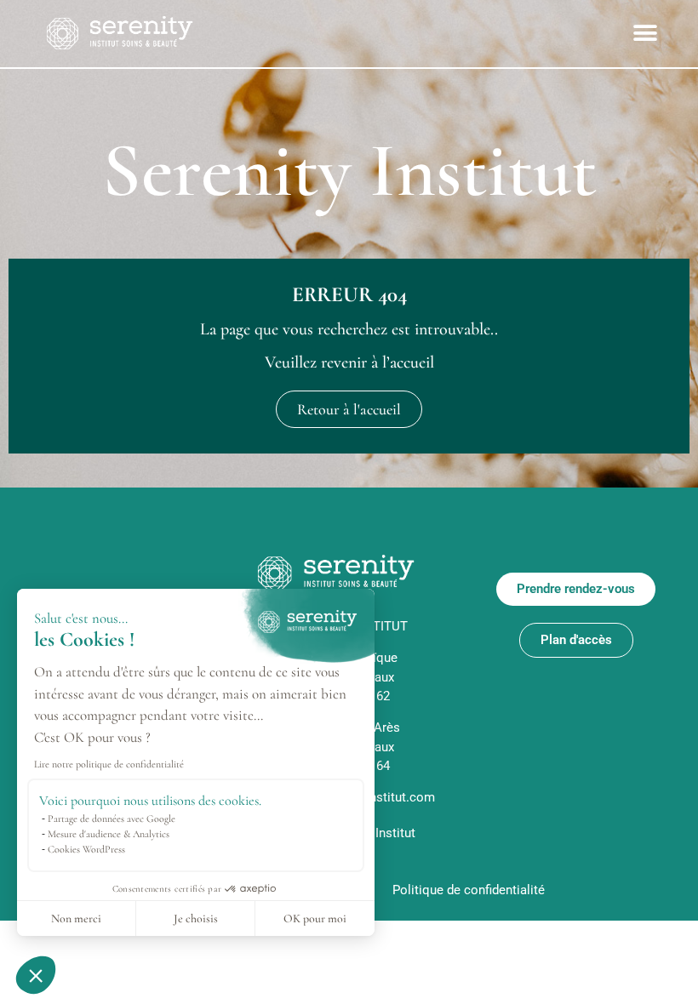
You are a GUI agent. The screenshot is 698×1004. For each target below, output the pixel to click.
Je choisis (196, 918)
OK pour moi (314, 918)
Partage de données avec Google (111, 818)
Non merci (76, 918)
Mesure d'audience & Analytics (108, 834)
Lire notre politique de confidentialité (109, 764)
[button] (35, 975)
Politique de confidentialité (468, 890)
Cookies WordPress (86, 849)
